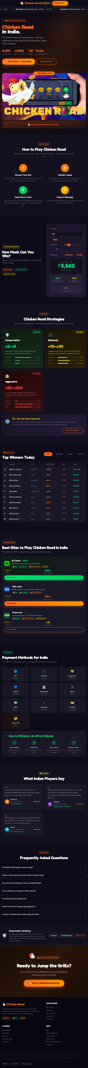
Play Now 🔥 (60, 3)
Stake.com (5, 1036)
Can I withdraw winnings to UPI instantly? (44, 890)
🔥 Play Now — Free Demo (19, 61)
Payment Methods (52, 1033)
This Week (59, 454)
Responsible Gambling (53, 1042)
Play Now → (12, 578)
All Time (81, 454)
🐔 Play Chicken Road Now (44, 983)
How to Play (46, 61)
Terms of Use (50, 1039)
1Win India (5, 1033)
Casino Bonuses (7, 1039)
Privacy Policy (50, 1036)
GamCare (54, 935)
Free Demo (49, 1019)
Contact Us (49, 1045)
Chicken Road (31, 3)
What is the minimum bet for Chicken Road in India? (44, 875)
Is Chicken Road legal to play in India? (44, 867)
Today (48, 454)
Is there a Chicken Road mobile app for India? (44, 914)
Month (70, 454)
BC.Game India (6, 1030)
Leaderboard (50, 1016)
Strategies (49, 1010)
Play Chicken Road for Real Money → (44, 124)
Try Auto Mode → (73, 430)
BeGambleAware (66, 935)
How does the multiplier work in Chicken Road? (44, 883)
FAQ (47, 1030)
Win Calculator (51, 1013)
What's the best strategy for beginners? (44, 906)
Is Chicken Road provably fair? (44, 898)
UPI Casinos (6, 1042)
